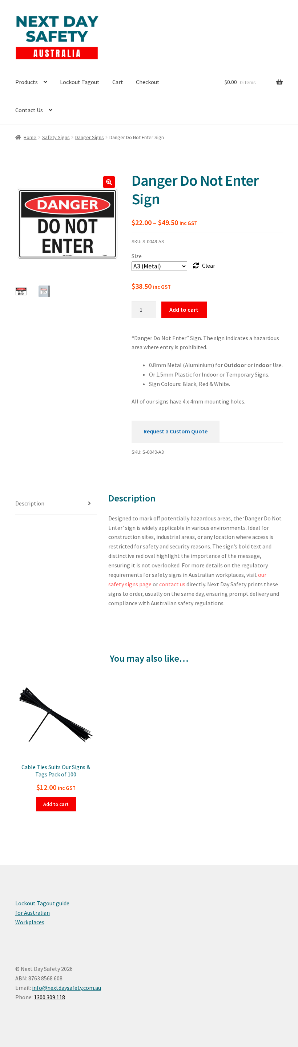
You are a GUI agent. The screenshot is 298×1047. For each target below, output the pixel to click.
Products (26, 82)
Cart (117, 82)
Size (137, 256)
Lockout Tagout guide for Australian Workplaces (42, 913)
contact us (172, 584)
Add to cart (183, 309)
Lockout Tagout (80, 82)
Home (30, 137)
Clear (208, 265)
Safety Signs (56, 137)
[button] (109, 182)
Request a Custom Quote (176, 431)
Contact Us (29, 110)
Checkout (148, 82)
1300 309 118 (49, 997)
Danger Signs (89, 137)
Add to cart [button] (56, 804)
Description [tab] (29, 503)
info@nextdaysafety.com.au (66, 987)
